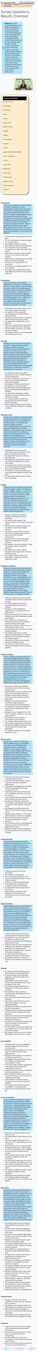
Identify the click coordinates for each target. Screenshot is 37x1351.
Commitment (6, 164)
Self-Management (8, 185)
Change (5, 135)
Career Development (9, 156)
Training (5, 160)
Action (5, 114)
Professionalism (7, 177)
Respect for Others (8, 181)
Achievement (6, 110)
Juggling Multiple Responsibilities (12, 152)
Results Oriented (7, 127)
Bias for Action (7, 123)
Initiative (5, 148)
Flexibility (5, 131)
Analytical (6, 144)
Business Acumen (8, 102)
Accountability (7, 106)
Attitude (5, 118)
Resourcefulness (7, 139)
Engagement (6, 169)
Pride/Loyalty (6, 173)
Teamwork (6, 189)
